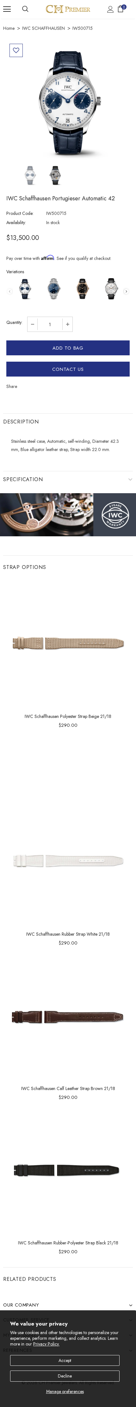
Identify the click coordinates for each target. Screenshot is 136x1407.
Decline (65, 1376)
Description (21, 421)
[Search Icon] (25, 9)
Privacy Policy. (46, 1344)
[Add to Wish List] (16, 50)
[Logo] (68, 9)
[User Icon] (110, 9)
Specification (23, 479)
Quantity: (14, 322)
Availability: (16, 222)
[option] (68, 102)
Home (9, 28)
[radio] (25, 289)
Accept (65, 1360)
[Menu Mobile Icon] (7, 9)
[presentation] (126, 291)
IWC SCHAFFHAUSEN (43, 28)
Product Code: (20, 213)
